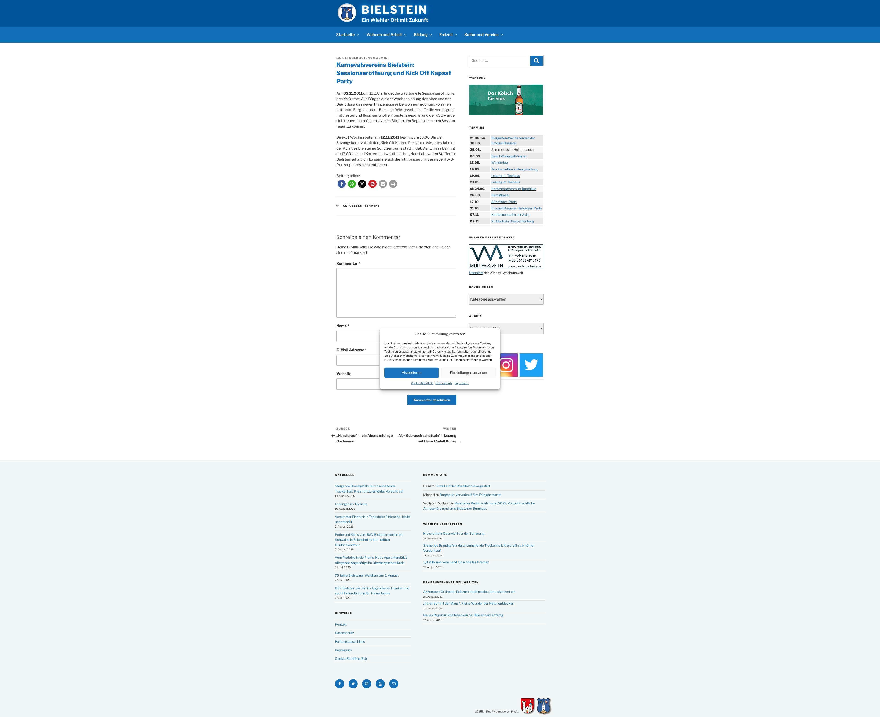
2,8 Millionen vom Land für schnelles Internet (456, 562)
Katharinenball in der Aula (510, 214)
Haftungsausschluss (350, 641)
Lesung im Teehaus (505, 176)
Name (342, 326)
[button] (342, 184)
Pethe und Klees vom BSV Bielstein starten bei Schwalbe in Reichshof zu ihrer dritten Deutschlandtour (369, 540)
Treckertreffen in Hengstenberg (514, 169)
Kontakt (341, 624)
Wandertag (499, 162)
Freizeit (446, 34)
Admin (382, 58)
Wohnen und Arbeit (384, 34)
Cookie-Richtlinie (422, 383)
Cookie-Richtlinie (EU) (351, 658)
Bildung (421, 34)
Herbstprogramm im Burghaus (513, 189)
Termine (372, 205)
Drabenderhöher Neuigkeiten (451, 582)
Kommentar (348, 263)
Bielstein (394, 9)
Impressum (462, 383)
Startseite (345, 34)
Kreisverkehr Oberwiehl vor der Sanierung (453, 533)
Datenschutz (444, 383)
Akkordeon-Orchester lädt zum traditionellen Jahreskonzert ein (469, 592)
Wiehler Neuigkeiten (442, 524)
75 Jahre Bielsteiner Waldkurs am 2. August (367, 575)
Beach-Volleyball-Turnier (509, 156)
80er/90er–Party (504, 202)
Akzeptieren (412, 373)
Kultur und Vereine (482, 34)
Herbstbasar (500, 195)
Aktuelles (353, 205)
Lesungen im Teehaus (351, 504)
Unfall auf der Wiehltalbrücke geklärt (463, 486)
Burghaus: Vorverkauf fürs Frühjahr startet (470, 495)
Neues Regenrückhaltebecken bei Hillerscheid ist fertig (463, 615)
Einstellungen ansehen (468, 373)
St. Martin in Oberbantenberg (512, 221)
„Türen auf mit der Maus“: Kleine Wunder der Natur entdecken (468, 603)
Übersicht (476, 273)
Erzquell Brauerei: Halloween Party (516, 208)
